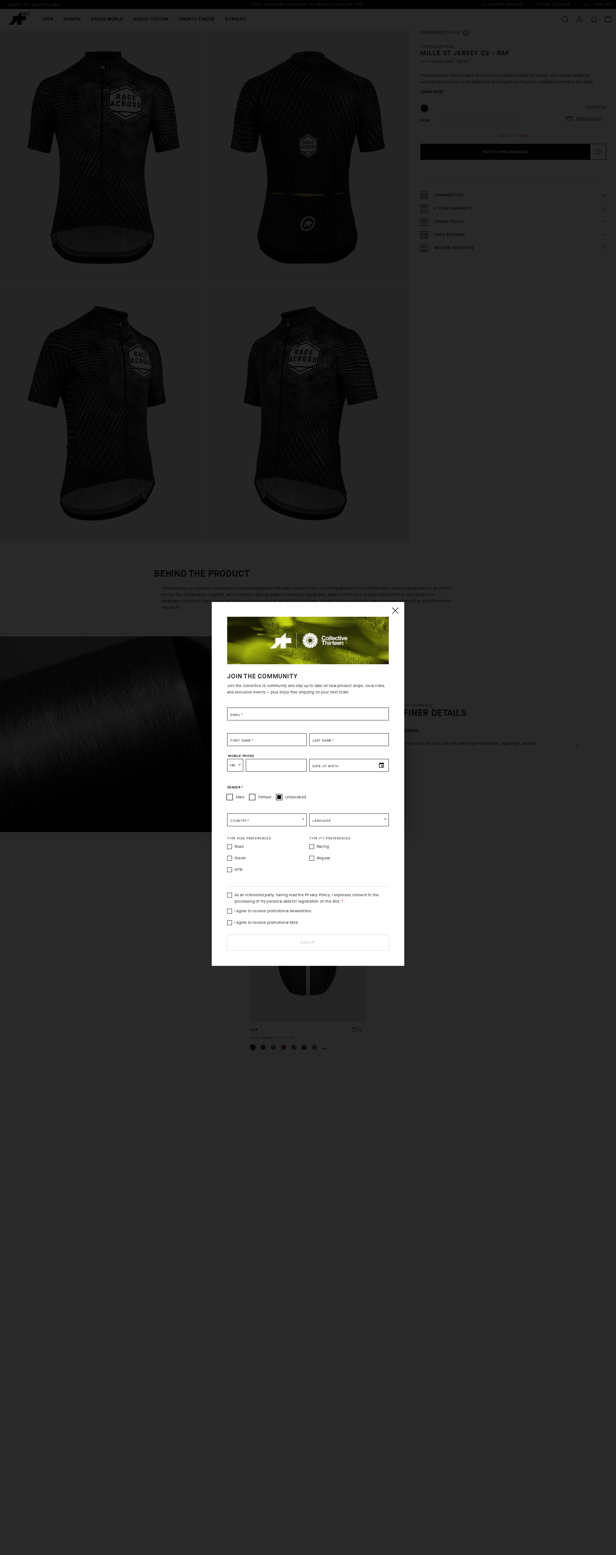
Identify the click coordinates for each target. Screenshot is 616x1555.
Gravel (240, 858)
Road (239, 846)
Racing (323, 846)
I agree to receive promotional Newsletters (273, 911)
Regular (323, 858)
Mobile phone (241, 755)
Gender (235, 787)
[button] (266, 820)
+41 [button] (232, 765)
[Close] (395, 611)
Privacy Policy (317, 895)
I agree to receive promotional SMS (266, 922)
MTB (239, 869)
